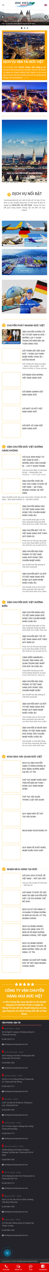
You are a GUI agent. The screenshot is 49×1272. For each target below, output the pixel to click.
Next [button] (46, 17)
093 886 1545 (8, 1062)
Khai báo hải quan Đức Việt (24, 756)
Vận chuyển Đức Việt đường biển (22, 603)
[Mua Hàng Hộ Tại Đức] (24, 296)
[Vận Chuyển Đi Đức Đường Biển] (24, 262)
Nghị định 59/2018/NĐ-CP (34, 830)
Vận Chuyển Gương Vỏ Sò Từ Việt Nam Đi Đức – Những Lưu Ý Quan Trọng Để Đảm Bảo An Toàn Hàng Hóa (34, 337)
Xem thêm (24, 178)
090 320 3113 (8, 1039)
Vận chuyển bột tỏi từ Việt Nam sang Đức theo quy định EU (34, 533)
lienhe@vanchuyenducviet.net (16, 1044)
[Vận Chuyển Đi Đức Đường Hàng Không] (24, 234)
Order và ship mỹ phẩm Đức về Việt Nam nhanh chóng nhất (34, 963)
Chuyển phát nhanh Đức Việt (26, 325)
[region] (24, 17)
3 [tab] (27, 28)
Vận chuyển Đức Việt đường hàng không (22, 448)
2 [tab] (24, 28)
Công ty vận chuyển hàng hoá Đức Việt (24, 993)
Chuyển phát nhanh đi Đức (27, 1261)
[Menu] (3, 5)
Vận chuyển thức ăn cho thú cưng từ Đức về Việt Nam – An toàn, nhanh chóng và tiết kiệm (34, 487)
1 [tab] (21, 28)
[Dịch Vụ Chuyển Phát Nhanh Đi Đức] (24, 151)
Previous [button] (3, 17)
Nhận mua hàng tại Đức (22, 869)
